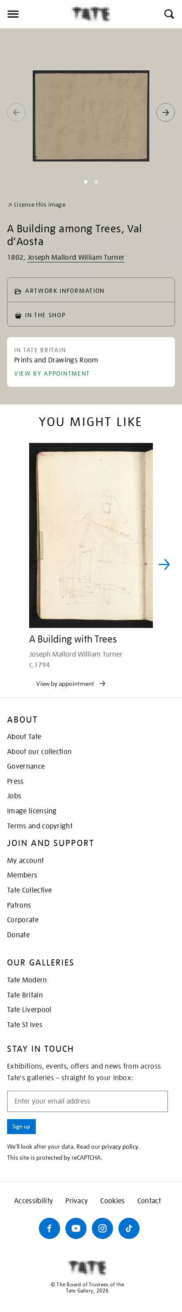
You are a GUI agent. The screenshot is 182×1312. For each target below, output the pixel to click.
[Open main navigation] (35, 14)
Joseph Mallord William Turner (76, 257)
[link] (36, 204)
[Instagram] (102, 1228)
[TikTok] (129, 1228)
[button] (168, 14)
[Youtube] (76, 1228)
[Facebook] (49, 1228)
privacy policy (120, 1146)
